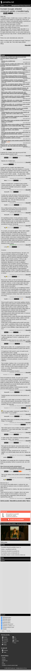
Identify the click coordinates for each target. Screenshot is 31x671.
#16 (30, 479)
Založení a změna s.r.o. (9, 625)
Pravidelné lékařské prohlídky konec (10, 547)
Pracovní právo (6, 620)
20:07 (20, 214)
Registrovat (27, 5)
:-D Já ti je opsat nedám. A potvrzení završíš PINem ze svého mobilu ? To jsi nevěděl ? (15, 117)
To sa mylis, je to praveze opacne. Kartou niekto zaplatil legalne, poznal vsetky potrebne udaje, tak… (15, 84)
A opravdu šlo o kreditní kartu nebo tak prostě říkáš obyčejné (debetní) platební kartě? (13, 57)
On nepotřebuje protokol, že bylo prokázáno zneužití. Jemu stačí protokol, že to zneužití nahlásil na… (14, 80)
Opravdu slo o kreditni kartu (8, 61)
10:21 (19, 157)
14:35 (20, 180)
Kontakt (3, 663)
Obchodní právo (7, 619)
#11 (30, 214)
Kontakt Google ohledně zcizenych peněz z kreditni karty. (14, 10)
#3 (30, 180)
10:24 (21, 343)
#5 (30, 191)
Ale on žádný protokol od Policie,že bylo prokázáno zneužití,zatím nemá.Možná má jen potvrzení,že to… (14, 76)
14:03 (13, 149)
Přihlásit (22, 5)
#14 (30, 424)
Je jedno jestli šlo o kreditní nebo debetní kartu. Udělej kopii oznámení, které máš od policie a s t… (15, 64)
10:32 (20, 434)
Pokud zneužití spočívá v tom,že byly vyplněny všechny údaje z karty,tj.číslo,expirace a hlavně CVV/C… (15, 96)
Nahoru (28, 500)
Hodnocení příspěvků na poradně (9, 551)
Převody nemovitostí (8, 624)
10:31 (20, 442)
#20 (30, 343)
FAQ (3, 662)
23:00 (20, 299)
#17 (30, 246)
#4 (30, 374)
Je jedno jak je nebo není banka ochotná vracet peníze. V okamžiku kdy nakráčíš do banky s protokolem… (15, 72)
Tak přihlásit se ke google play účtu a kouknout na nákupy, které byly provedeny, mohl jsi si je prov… (15, 137)
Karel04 (5, 204)
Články (2, 557)
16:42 (21, 392)
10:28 (20, 332)
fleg (5, 227)
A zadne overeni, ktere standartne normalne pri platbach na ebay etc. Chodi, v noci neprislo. (15, 129)
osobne (5, 457)
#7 (30, 409)
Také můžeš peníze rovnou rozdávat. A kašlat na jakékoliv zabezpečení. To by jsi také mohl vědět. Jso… (15, 125)
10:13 (13, 479)
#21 (30, 332)
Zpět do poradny (4, 500)
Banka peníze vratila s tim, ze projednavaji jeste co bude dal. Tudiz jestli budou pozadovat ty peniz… (15, 105)
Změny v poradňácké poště (8, 549)
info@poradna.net (20, 668)
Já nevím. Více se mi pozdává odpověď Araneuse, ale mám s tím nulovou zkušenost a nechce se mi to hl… (14, 88)
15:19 (21, 374)
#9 (30, 204)
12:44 (14, 13)
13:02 (18, 276)
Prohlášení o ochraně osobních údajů (9, 665)
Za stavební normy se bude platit (9, 553)
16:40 (20, 191)
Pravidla (3, 657)
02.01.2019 (10, 13)
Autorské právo (6, 622)
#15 (30, 298)
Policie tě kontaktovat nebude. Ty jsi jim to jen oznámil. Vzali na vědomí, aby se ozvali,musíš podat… (14, 109)
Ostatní (17, 13)
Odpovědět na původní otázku (18, 500)
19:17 (27, 407)
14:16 (15, 164)
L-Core (5, 246)
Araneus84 (5, 164)
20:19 (20, 227)
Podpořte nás (4, 511)
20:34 (27, 424)
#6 (30, 392)
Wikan (4, 149)
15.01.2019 (15, 157)
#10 (30, 416)
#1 (30, 149)
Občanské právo (7, 617)
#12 (30, 227)
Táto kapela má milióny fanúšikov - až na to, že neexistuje (14, 523)
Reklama (4, 659)
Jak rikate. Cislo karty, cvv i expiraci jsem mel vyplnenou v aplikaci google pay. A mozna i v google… (15, 100)
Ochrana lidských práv (8, 627)
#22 (30, 442)
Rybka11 (5, 13)
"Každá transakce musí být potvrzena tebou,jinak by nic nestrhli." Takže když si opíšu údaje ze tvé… (15, 113)
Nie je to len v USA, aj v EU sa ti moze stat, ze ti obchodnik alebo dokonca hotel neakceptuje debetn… (14, 92)
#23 (30, 434)
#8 (30, 457)
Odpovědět (28, 45)
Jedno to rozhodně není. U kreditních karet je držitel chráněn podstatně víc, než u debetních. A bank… (14, 68)
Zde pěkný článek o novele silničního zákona (12, 555)
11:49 (18, 246)
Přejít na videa (4, 542)
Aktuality (3, 544)
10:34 (20, 471)
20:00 (20, 204)
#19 (30, 157)
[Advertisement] (15, 50)
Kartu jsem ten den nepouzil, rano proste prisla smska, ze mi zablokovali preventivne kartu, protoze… (15, 133)
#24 (30, 471)
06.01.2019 (14, 246)
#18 (30, 276)
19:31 (13, 457)
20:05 (21, 416)
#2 (30, 164)
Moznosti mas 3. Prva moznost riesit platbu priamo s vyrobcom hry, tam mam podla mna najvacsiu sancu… (14, 145)
